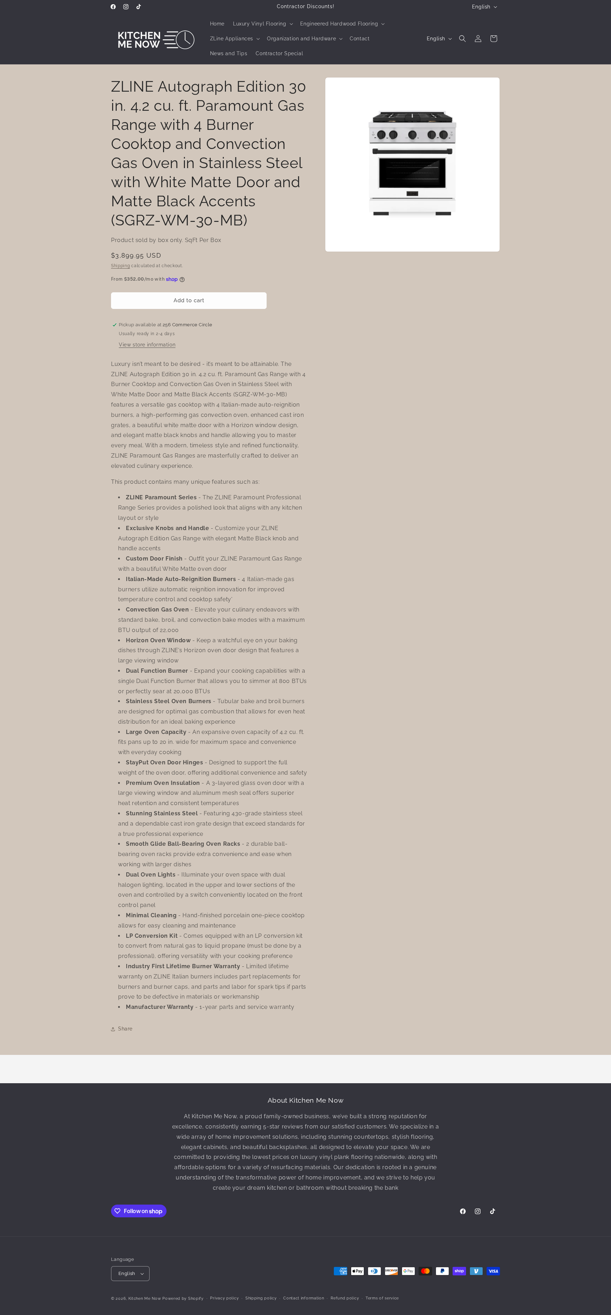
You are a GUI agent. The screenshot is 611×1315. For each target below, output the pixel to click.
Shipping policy (261, 1298)
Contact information (303, 1298)
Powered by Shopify (183, 1298)
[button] (262, 23)
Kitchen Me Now (144, 1298)
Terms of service (382, 1298)
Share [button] (125, 1029)
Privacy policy (224, 1298)
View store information (147, 345)
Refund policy (345, 1298)
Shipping (120, 265)
